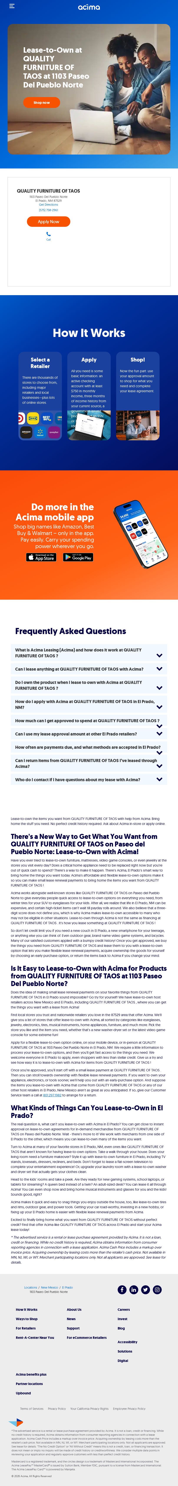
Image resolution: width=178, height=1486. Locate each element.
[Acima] (89, 9)
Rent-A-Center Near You (35, 1337)
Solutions (125, 1351)
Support (73, 1328)
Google (79, 558)
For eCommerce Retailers (87, 1337)
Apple (42, 558)
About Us (74, 1309)
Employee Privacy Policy (129, 1409)
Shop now (42, 102)
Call (48, 239)
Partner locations (29, 1384)
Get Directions (48, 205)
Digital (123, 1360)
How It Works (26, 1309)
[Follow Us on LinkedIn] (131, 1293)
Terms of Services (31, 1409)
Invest (122, 1319)
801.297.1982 (52, 1095)
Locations (30, 1287)
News (71, 1319)
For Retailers (26, 1328)
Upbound (23, 1393)
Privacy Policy (57, 1409)
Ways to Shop (27, 1319)
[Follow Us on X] (143, 1293)
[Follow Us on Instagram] (155, 1293)
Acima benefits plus (31, 1374)
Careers (124, 1309)
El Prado (67, 1287)
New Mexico (49, 1287)
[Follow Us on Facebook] (119, 1293)
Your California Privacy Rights (89, 1409)
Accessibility (127, 1342)
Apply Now (48, 221)
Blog (121, 1328)
